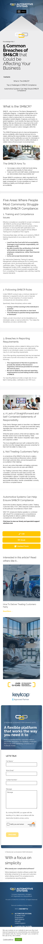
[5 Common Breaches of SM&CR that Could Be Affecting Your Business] (21, 666)
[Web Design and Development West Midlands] (23, 909)
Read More (8, 611)
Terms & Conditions (17, 905)
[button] (22, 81)
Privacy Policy (28, 905)
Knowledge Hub (8, 41)
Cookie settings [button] (8, 939)
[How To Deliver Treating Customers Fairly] (21, 582)
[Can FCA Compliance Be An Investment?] (21, 635)
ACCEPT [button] (18, 939)
